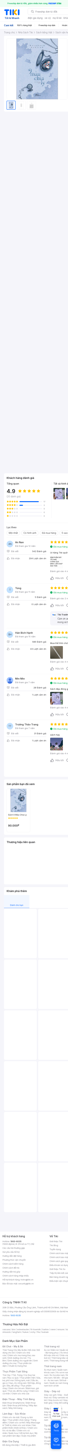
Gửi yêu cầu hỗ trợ (10, 1252)
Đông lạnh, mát (22, 1380)
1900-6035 (15, 1241)
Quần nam (62, 1370)
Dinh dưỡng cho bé (17, 1358)
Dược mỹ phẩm (29, 1436)
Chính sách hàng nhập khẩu (15, 1275)
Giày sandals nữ (60, 1397)
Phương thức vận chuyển (14, 1260)
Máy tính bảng (15, 1408)
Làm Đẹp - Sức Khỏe (14, 1413)
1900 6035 (15, 1315)
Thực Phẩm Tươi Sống (14, 1371)
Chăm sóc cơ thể (17, 1422)
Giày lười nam (50, 1412)
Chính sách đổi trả (10, 1268)
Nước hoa (13, 1433)
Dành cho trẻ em (16, 1388)
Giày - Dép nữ (52, 1391)
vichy (32, 1332)
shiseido (6, 1332)
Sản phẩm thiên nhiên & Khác (19, 1426)
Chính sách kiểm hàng (12, 1264)
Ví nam (47, 1441)
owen (53, 1329)
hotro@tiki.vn (27, 1279)
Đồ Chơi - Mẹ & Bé (12, 1346)
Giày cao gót (50, 1395)
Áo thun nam (50, 1370)
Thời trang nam (53, 1366)
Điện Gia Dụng (10, 1441)
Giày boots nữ (55, 1400)
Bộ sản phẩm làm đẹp (19, 1434)
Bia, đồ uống (13, 1385)
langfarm (17, 1332)
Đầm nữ (54, 1350)
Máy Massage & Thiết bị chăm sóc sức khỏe (21, 1423)
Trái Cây (6, 1375)
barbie (45, 1329)
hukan (26, 1332)
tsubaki (45, 1332)
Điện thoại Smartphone (13, 1403)
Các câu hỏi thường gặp (13, 1248)
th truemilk (36, 1329)
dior (14, 1329)
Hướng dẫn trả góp (11, 1272)
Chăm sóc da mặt (10, 1417)
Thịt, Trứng (17, 1375)
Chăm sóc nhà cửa (20, 1393)
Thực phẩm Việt (27, 1378)
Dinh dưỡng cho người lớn (20, 1360)
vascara (6, 1329)
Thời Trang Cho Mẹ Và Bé (14, 1350)
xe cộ (48, 17)
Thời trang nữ (52, 1346)
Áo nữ (47, 1350)
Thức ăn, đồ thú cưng (18, 1391)
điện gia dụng (35, 17)
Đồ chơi (31, 1350)
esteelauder (23, 1329)
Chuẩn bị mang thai (17, 1366)
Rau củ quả (13, 1378)
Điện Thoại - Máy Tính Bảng (18, 1399)
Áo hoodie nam (57, 1375)
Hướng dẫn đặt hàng (12, 1256)
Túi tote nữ (62, 1432)
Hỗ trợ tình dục (26, 1433)
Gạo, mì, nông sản (17, 1383)
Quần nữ (64, 1350)
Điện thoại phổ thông (18, 1405)
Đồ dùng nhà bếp (10, 1445)
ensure (60, 1329)
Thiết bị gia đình (28, 1445)
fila (38, 1332)
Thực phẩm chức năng (18, 1420)
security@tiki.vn (26, 1283)
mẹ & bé (57, 17)
